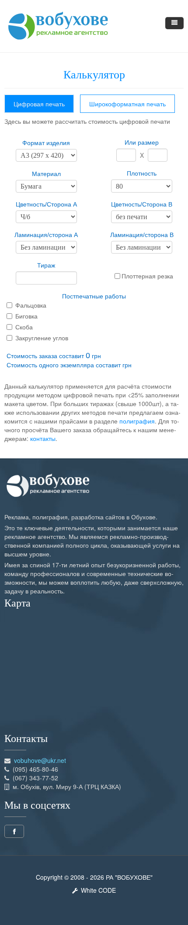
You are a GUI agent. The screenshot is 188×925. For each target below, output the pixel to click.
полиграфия (137, 421)
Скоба (24, 326)
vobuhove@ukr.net (40, 760)
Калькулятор (94, 74)
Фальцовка (30, 305)
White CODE (97, 890)
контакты (43, 438)
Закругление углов (41, 337)
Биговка (26, 316)
